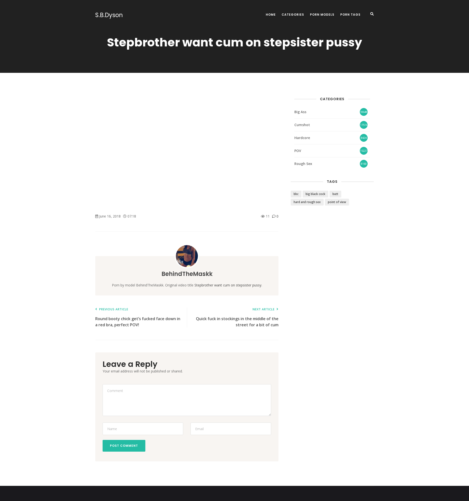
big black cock (315, 194)
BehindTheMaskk (187, 274)
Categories (293, 14)
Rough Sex (303, 163)
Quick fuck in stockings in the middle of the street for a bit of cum (237, 317)
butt (335, 194)
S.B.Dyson (109, 15)
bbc (296, 194)
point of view (337, 202)
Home (271, 14)
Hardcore (302, 137)
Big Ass (300, 111)
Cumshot (302, 124)
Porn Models (322, 14)
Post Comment (124, 446)
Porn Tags (350, 14)
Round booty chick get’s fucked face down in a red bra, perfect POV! (137, 317)
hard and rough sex (307, 202)
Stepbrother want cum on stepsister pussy (227, 285)
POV (297, 150)
